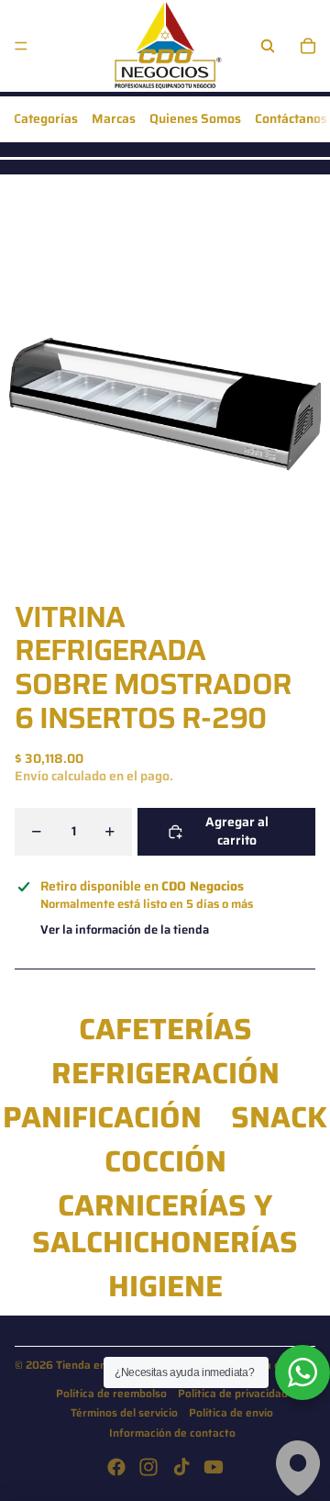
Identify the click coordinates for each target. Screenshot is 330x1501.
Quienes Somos (195, 118)
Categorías (46, 118)
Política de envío (231, 1412)
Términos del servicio (124, 1412)
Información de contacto (172, 1432)
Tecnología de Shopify (272, 1364)
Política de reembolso (111, 1393)
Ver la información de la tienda (124, 929)
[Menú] (21, 46)
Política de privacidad (233, 1393)
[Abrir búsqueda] (268, 46)
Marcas (114, 118)
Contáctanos (291, 118)
